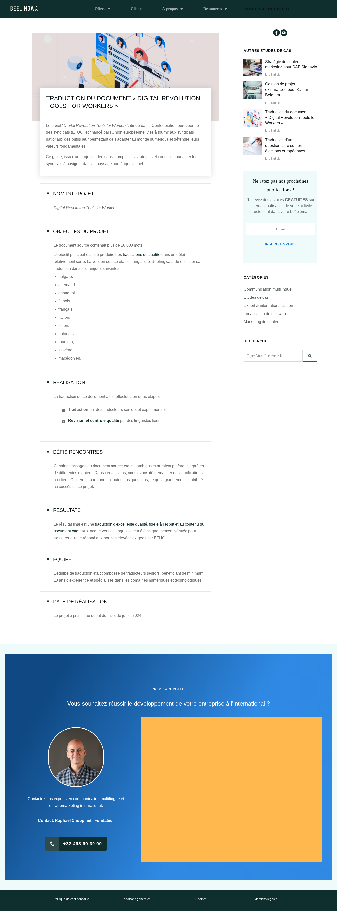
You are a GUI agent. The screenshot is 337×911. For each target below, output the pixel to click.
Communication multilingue (268, 289)
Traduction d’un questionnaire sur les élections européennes (285, 145)
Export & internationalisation (268, 305)
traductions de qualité (141, 255)
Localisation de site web (265, 314)
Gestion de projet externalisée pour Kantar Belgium (286, 89)
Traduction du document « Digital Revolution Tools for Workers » (290, 117)
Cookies (200, 899)
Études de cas (256, 297)
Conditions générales (136, 899)
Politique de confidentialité (71, 899)
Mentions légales (265, 899)
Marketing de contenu (262, 322)
